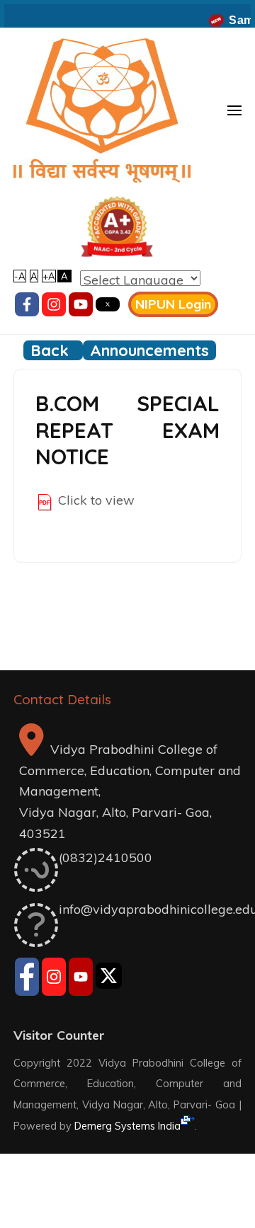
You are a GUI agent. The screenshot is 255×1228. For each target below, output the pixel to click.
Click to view (96, 500)
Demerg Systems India (127, 1125)
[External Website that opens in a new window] (26, 979)
